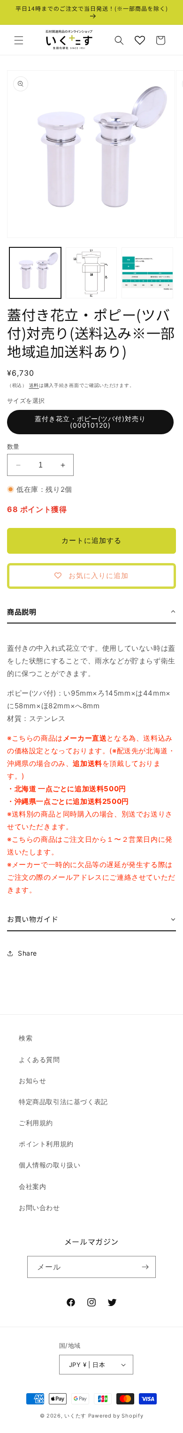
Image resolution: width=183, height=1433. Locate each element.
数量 (13, 446)
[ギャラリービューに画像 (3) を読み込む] (147, 273)
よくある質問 (39, 1059)
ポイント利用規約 (46, 1144)
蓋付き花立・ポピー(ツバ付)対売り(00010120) (90, 422)
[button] (18, 40)
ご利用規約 (36, 1123)
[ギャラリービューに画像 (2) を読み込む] (91, 273)
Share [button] (27, 953)
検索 (25, 1038)
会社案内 (32, 1186)
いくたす (75, 1415)
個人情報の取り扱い (49, 1165)
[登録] (145, 1267)
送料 (34, 385)
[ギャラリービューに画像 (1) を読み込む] (35, 273)
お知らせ (32, 1080)
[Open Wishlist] (140, 40)
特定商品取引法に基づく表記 (63, 1102)
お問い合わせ (39, 1207)
